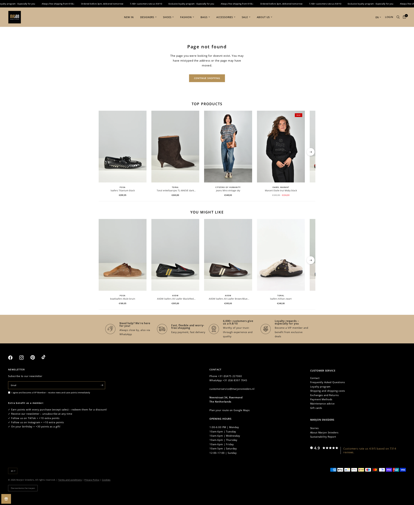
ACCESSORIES (224, 17)
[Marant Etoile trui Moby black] (281, 146)
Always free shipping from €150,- (50, 3)
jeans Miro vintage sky (228, 190)
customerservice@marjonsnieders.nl (232, 388)
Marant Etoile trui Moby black (281, 190)
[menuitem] (129, 17)
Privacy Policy (91, 479)
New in (129, 17)
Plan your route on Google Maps (229, 410)
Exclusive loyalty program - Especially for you (184, 3)
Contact (315, 378)
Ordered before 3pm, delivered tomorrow (95, 3)
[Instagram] (24, 357)
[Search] (398, 17)
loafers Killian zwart (281, 298)
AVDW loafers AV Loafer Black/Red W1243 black (175, 298)
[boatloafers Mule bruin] (123, 255)
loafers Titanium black (123, 190)
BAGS (204, 17)
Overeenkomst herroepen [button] (23, 488)
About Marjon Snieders (324, 432)
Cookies (106, 479)
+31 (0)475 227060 (230, 376)
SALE (245, 17)
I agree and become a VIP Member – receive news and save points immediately (50, 392)
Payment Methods (321, 399)
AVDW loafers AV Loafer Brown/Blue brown (228, 298)
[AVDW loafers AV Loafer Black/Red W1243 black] (175, 255)
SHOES (167, 17)
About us (263, 17)
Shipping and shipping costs (327, 390)
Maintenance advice (322, 403)
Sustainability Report (323, 436)
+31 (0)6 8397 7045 (235, 380)
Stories (314, 428)
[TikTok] (47, 357)
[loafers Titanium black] (123, 146)
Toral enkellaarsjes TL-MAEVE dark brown (175, 190)
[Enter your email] (102, 385)
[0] (403, 17)
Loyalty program (320, 386)
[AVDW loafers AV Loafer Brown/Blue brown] (228, 255)
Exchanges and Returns (324, 395)
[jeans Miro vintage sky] (228, 146)
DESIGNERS (147, 17)
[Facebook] (13, 357)
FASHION (186, 17)
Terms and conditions (70, 479)
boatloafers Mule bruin (122, 298)
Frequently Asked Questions (327, 382)
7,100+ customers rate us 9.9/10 (138, 3)
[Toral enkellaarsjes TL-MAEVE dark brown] (175, 146)
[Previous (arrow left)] (103, 152)
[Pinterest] (35, 357)
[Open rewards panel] (6, 499)
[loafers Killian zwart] (281, 255)
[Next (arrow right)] (311, 152)
